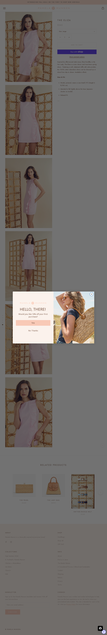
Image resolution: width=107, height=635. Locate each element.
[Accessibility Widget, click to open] (104, 632)
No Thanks (33, 330)
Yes (33, 322)
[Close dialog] (91, 294)
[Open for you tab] (100, 628)
